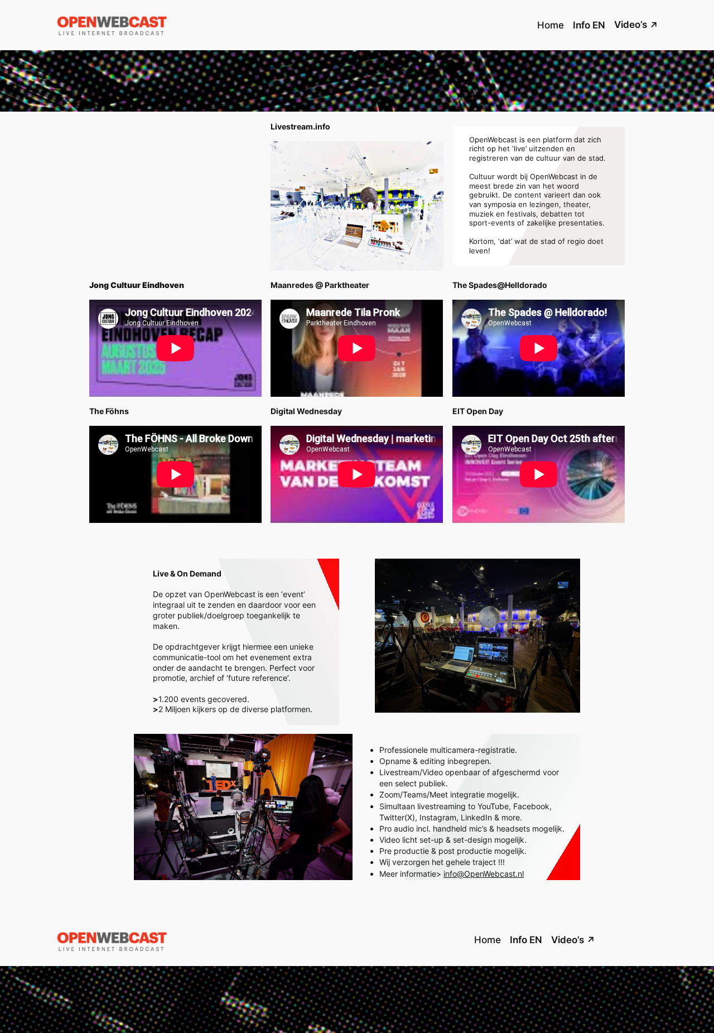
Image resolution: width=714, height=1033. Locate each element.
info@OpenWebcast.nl (483, 873)
